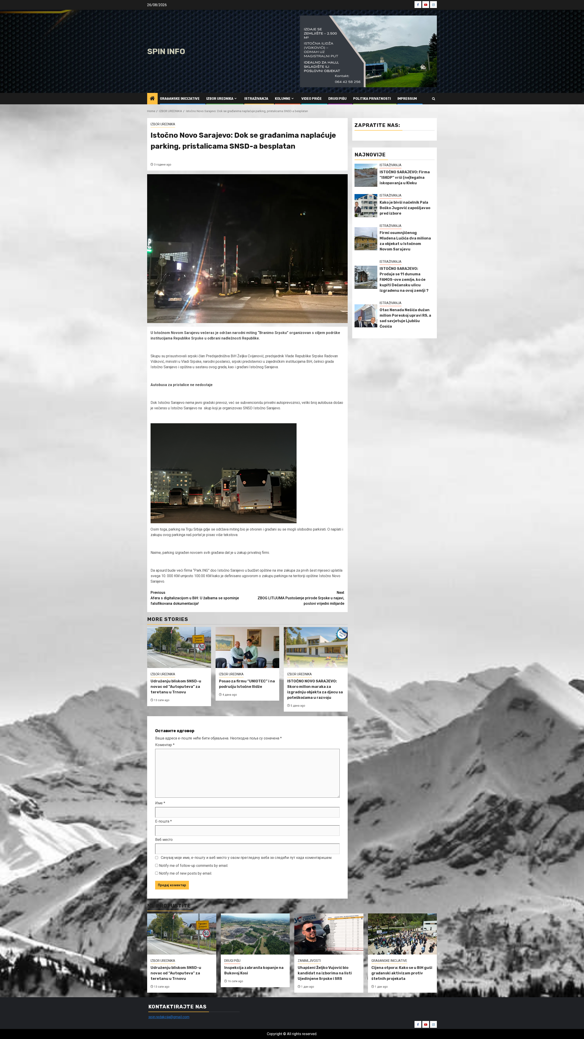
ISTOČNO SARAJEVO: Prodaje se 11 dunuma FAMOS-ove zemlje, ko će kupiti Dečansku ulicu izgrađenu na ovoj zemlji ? (404, 279)
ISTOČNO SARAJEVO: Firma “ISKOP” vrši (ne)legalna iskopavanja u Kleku (405, 177)
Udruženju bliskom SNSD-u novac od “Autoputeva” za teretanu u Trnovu (176, 686)
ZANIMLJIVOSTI (309, 961)
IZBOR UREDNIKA (219, 99)
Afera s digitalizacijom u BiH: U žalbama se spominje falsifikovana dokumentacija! (195, 598)
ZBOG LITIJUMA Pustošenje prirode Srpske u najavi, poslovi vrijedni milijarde (301, 598)
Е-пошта (163, 821)
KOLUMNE (282, 99)
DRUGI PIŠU (337, 99)
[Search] (433, 98)
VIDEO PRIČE (311, 99)
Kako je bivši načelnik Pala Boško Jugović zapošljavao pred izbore (405, 208)
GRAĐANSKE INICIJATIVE (180, 99)
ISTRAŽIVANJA (256, 99)
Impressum (407, 99)
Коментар (165, 745)
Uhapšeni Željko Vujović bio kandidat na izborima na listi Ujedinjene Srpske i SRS (325, 973)
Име (160, 803)
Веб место (164, 839)
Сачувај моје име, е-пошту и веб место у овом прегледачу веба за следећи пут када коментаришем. (246, 857)
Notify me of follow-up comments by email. (193, 865)
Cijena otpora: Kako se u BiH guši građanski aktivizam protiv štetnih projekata (401, 973)
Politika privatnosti (372, 99)
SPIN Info (166, 51)
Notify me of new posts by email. (185, 873)
